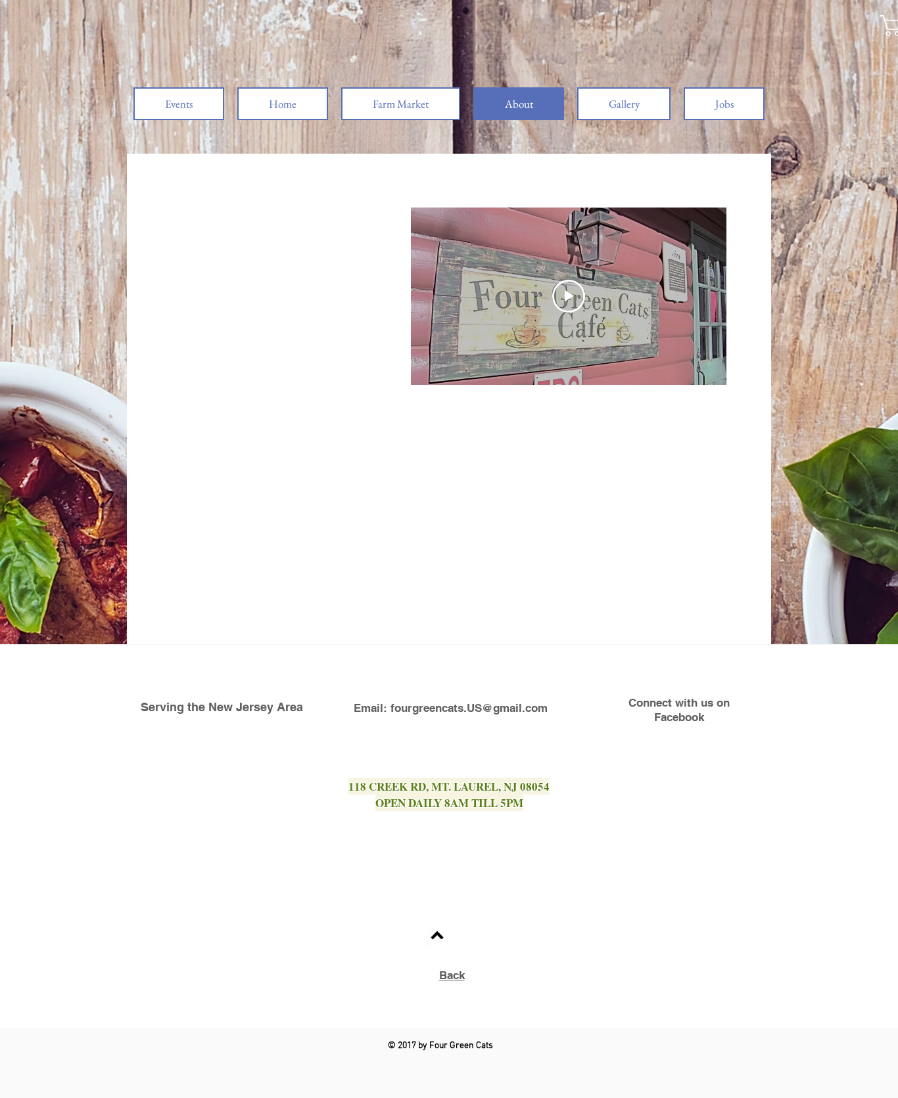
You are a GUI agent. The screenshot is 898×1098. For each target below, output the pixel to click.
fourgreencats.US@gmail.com (469, 707)
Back (452, 975)
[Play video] (568, 296)
